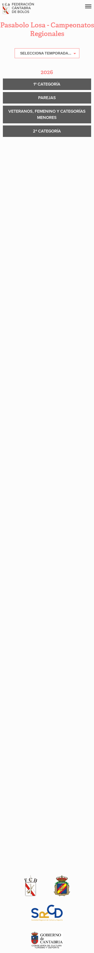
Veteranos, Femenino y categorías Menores (47, 114)
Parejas (47, 97)
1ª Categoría (46, 84)
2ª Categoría (47, 131)
